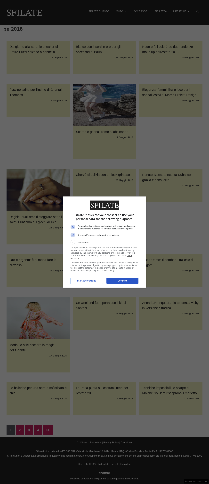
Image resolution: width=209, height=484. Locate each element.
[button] (104, 242)
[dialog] (104, 242)
